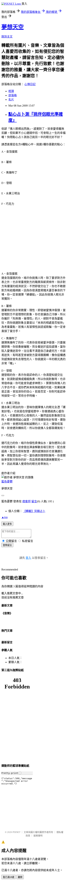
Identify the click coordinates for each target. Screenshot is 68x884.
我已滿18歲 (8, 877)
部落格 (12, 95)
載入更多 (7, 524)
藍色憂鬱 (7, 481)
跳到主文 (7, 36)
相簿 (11, 91)
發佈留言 (7, 545)
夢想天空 (12, 27)
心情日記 (30, 84)
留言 (34, 501)
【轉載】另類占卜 (34, 511)
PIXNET (16, 832)
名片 (11, 99)
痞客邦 (26, 501)
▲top (4, 517)
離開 (20, 877)
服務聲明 (38, 835)
